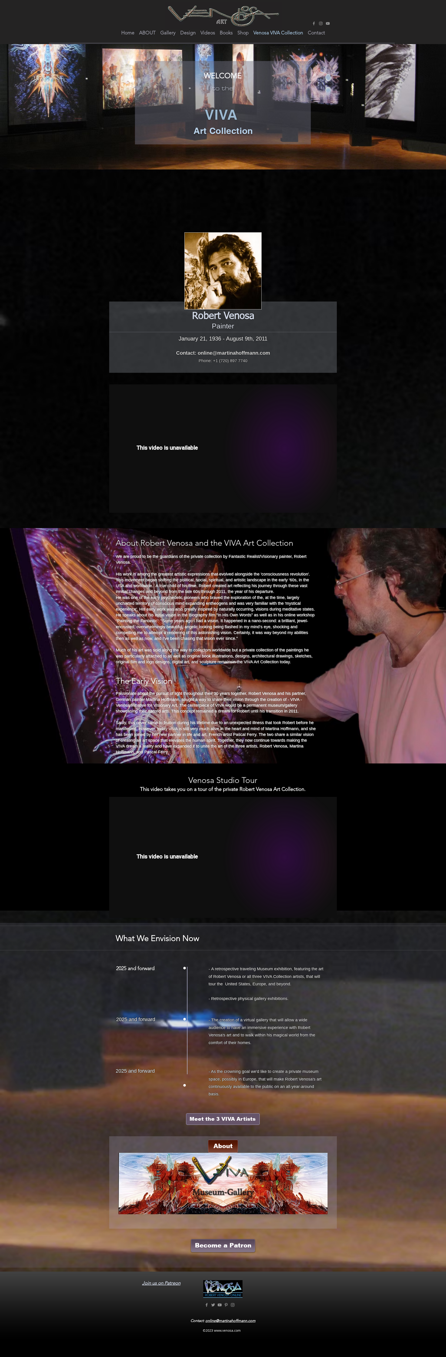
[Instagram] (320, 23)
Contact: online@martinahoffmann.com (223, 353)
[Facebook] (314, 23)
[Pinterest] (226, 1304)
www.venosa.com (227, 1330)
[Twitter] (213, 1304)
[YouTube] (327, 23)
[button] (147, 32)
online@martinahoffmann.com (230, 1320)
